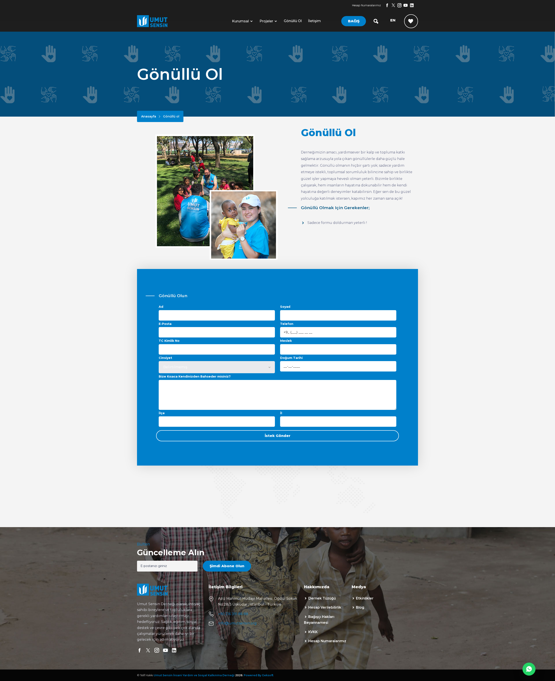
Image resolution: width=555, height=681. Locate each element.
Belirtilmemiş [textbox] (175, 367)
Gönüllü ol (293, 21)
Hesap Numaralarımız (366, 5)
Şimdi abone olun (227, 566)
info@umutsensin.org (237, 623)
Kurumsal (240, 21)
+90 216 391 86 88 (233, 614)
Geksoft (267, 675)
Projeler (266, 21)
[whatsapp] (528, 669)
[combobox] (217, 367)
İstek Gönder (278, 436)
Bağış (353, 21)
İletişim (314, 21)
